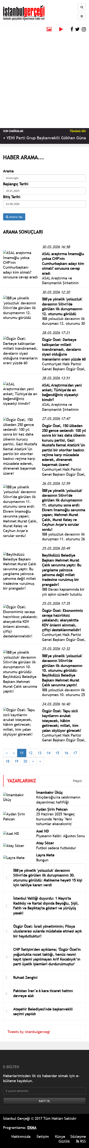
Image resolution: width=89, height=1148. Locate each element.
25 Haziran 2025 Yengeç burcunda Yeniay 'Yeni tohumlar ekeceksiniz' (55, 819)
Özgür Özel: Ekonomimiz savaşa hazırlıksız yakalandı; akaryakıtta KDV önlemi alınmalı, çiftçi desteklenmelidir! (62, 620)
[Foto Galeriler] (49, 29)
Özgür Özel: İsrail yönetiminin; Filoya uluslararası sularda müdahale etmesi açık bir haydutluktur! (47, 931)
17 (75, 753)
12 (30, 753)
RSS (82, 1141)
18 (7, 761)
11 (22, 753)
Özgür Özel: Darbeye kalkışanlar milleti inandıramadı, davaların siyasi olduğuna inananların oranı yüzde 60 (64, 349)
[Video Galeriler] (62, 29)
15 (57, 753)
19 (16, 761)
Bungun (42, 860)
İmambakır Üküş (49, 792)
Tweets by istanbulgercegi (28, 1031)
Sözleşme (78, 1136)
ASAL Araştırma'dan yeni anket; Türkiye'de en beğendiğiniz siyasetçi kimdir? (62, 392)
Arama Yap (15, 217)
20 (25, 761)
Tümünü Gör (78, 131)
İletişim (43, 1136)
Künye (60, 1136)
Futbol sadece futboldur (56, 848)
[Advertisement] (44, 79)
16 (66, 753)
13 (39, 753)
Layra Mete (45, 855)
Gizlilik (64, 1141)
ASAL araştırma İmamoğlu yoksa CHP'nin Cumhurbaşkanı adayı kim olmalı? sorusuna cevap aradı (63, 263)
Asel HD (42, 831)
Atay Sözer (45, 843)
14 (48, 753)
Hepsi (77, 780)
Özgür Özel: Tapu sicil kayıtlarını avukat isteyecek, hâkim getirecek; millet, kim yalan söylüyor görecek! (61, 721)
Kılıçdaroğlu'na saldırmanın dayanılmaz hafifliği (58, 799)
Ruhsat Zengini (25, 977)
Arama (8, 171)
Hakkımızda (20, 1136)
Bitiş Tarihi (11, 196)
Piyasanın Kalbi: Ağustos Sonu (60, 835)
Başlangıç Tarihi (15, 183)
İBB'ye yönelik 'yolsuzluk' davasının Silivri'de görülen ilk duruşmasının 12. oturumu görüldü (62, 306)
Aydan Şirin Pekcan (52, 809)
